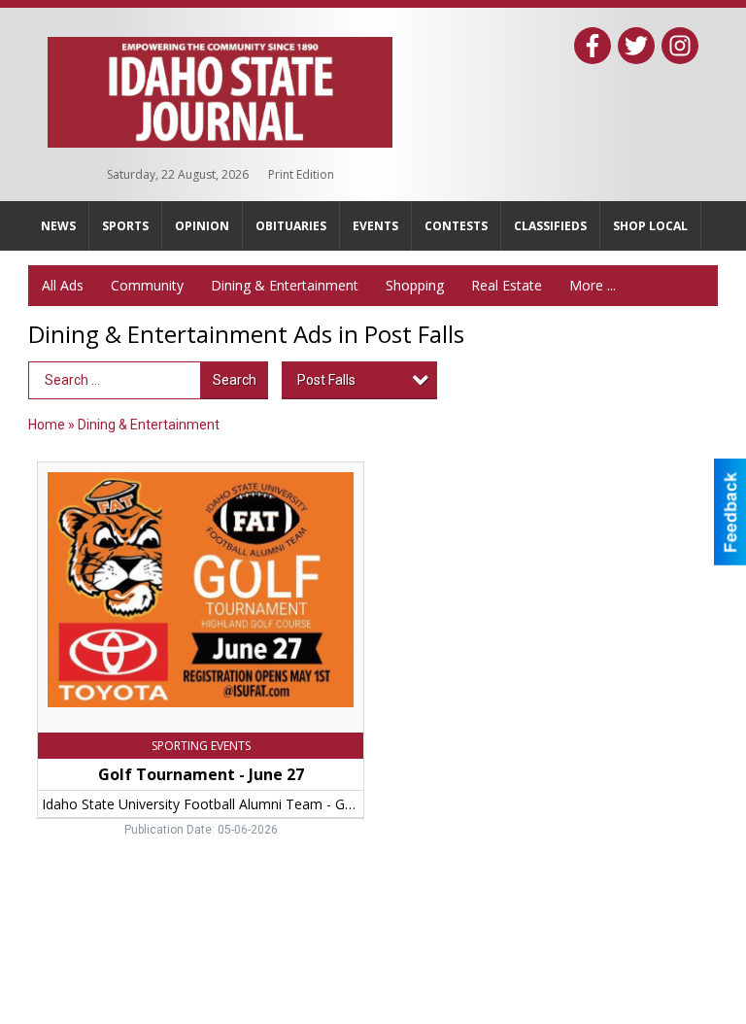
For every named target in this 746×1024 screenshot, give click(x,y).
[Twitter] (636, 45)
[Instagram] (679, 45)
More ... (592, 285)
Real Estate (506, 285)
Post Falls (326, 380)
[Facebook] (592, 45)
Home (46, 424)
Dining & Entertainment (284, 285)
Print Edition (301, 174)
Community (147, 285)
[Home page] (220, 88)
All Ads (63, 285)
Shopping (415, 285)
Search (234, 380)
